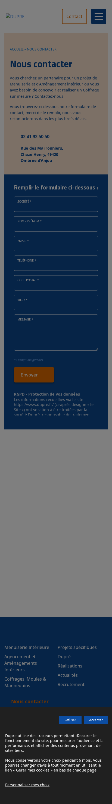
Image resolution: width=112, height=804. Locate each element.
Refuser (70, 720)
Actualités (68, 675)
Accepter (96, 720)
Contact (74, 16)
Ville (22, 300)
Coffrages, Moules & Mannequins (25, 682)
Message (25, 319)
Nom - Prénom (29, 221)
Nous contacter (30, 701)
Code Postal (28, 280)
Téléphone (26, 260)
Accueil (17, 49)
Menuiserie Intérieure (26, 647)
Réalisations (70, 666)
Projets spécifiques (77, 647)
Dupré (64, 657)
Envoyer (29, 374)
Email (23, 241)
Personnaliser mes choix (27, 784)
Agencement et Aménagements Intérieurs (20, 663)
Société (24, 201)
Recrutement (71, 684)
